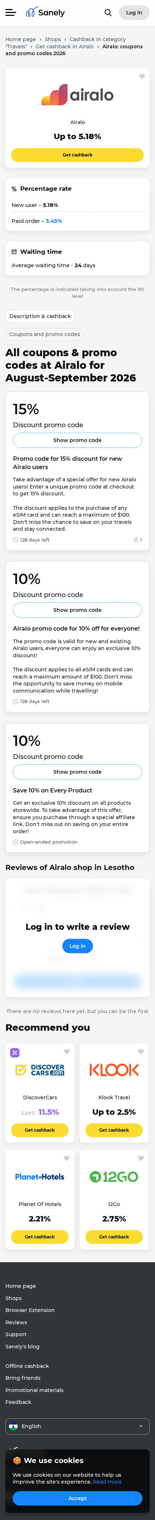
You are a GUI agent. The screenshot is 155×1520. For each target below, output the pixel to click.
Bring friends (22, 1378)
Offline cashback (27, 1366)
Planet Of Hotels (40, 1204)
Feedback (18, 1402)
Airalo (77, 122)
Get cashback (78, 155)
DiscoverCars (40, 1097)
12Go (114, 1204)
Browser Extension (30, 1310)
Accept (77, 1498)
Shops (13, 1298)
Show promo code (77, 440)
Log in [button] (134, 12)
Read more (107, 1482)
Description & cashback (40, 316)
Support (16, 1334)
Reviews (16, 1322)
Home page (20, 1286)
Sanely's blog (22, 1346)
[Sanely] (45, 12)
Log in (78, 946)
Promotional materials (34, 1390)
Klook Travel (114, 1097)
